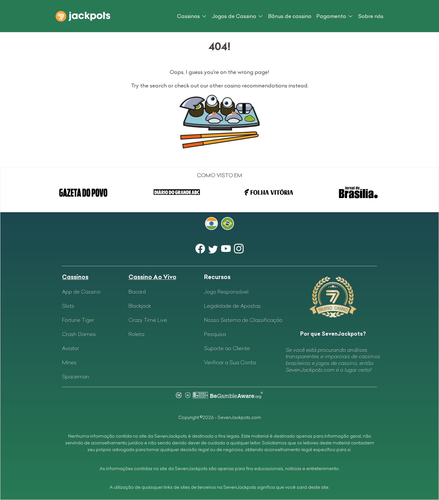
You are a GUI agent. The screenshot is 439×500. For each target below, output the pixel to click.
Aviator (70, 348)
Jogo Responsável (226, 291)
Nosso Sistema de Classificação (243, 320)
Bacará (137, 291)
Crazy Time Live (148, 320)
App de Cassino (81, 291)
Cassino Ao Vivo (152, 277)
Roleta (136, 334)
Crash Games (79, 334)
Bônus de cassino (289, 16)
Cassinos (188, 16)
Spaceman (75, 376)
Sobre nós (370, 16)
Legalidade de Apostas (232, 306)
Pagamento (331, 16)
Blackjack (140, 306)
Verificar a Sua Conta (230, 362)
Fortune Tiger (78, 320)
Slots (68, 306)
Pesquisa (215, 334)
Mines (69, 362)
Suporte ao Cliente (227, 348)
